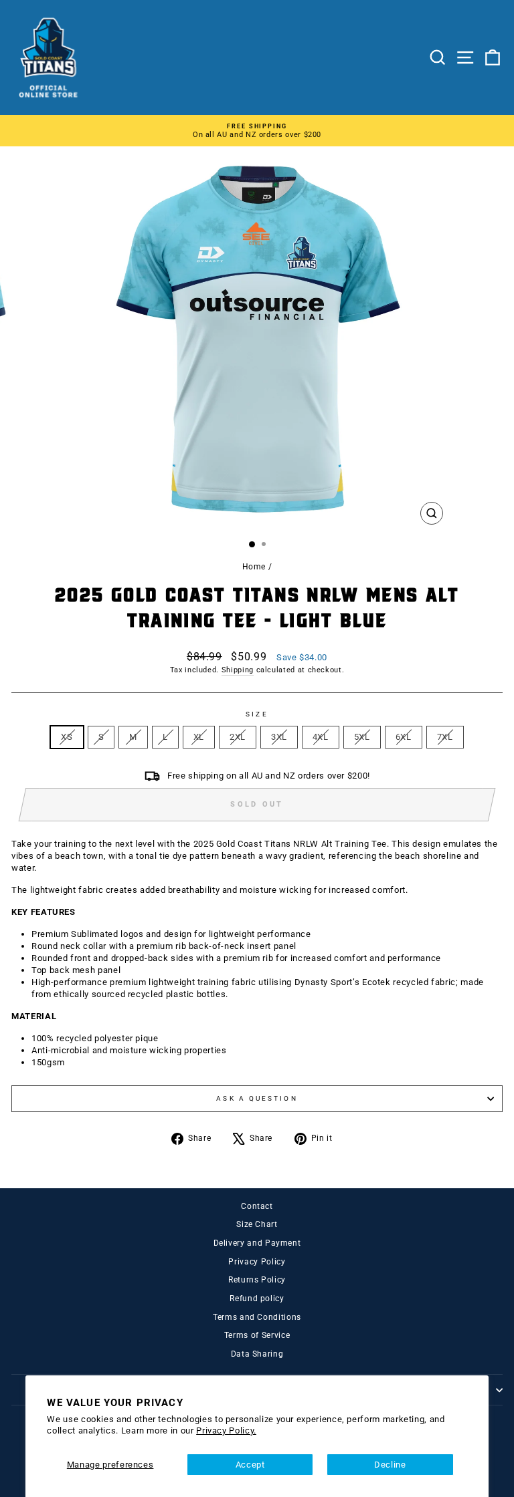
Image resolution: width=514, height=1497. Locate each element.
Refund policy (257, 1298)
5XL (362, 737)
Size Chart (256, 1224)
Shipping (238, 670)
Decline (390, 1465)
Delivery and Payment (257, 1243)
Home (254, 566)
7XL (445, 737)
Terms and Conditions (257, 1317)
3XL (279, 737)
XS (66, 737)
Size (257, 714)
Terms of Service (257, 1335)
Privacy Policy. (226, 1430)
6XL (404, 737)
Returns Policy (257, 1279)
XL (198, 737)
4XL (321, 737)
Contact (257, 1206)
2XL (238, 737)
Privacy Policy (256, 1261)
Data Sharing (257, 1354)
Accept (250, 1465)
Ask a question (256, 1098)
